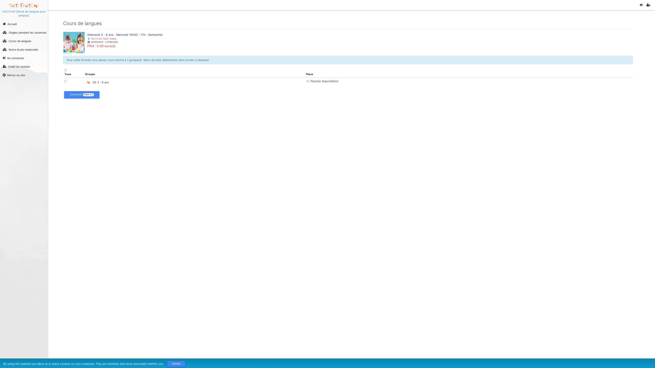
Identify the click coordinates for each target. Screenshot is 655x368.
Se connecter (15, 58)
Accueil (12, 24)
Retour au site (15, 75)
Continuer (81, 94)
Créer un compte (18, 66)
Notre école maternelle (23, 49)
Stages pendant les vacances (27, 32)
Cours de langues (19, 41)
